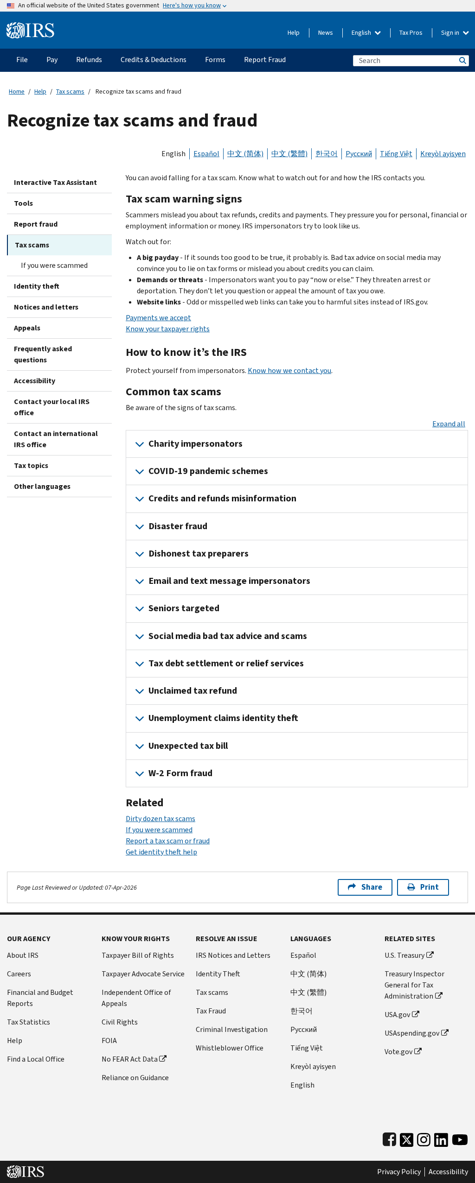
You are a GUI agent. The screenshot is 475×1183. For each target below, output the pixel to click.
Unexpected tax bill (188, 746)
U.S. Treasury (404, 955)
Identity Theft (218, 974)
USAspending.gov (412, 1033)
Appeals (27, 328)
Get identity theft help (161, 852)
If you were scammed (54, 265)
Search (462, 60)
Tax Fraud (211, 1011)
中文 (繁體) (289, 153)
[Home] (30, 26)
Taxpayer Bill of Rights (138, 955)
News (325, 32)
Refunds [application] (89, 59)
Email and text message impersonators (229, 581)
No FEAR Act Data (130, 1059)
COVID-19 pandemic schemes (208, 471)
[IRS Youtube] (460, 1137)
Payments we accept (158, 318)
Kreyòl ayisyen (443, 153)
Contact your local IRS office (52, 407)
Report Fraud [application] (265, 59)
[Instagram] (423, 1137)
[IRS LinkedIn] (441, 1137)
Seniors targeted (183, 608)
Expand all (448, 424)
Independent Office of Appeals (136, 997)
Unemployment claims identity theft (223, 718)
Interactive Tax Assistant (55, 182)
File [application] (22, 59)
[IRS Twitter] (407, 1137)
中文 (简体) (245, 153)
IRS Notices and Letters (233, 955)
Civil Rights (120, 1022)
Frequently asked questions (43, 354)
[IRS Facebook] (389, 1137)
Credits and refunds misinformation (222, 498)
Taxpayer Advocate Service (143, 974)
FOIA (109, 1040)
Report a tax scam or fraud (168, 841)
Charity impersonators (195, 443)
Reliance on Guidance (135, 1077)
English (362, 32)
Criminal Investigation (232, 1029)
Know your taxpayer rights (168, 329)
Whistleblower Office (229, 1048)
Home (17, 91)
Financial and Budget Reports (40, 997)
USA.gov (397, 1014)
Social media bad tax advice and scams (227, 636)
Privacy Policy (399, 1172)
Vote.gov (398, 1051)
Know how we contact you (289, 370)
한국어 (326, 153)
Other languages (42, 486)
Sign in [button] (451, 32)
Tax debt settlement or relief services (226, 663)
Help (294, 32)
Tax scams (70, 91)
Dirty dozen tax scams (160, 818)
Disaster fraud (177, 526)
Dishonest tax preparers (198, 553)
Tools (23, 203)
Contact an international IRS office (56, 439)
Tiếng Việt (396, 153)
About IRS (23, 955)
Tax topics (31, 465)
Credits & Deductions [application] (153, 59)
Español (206, 153)
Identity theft (36, 286)
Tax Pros (411, 32)
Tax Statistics (28, 1022)
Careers (19, 974)
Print (429, 887)
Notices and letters (46, 307)
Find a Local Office (35, 1059)
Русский (359, 153)
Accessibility (34, 381)
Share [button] (371, 887)
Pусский (303, 1029)
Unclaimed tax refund (192, 690)
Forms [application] (215, 59)
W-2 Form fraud (180, 773)
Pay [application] (52, 59)
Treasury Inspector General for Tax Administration (414, 985)
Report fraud (36, 224)
